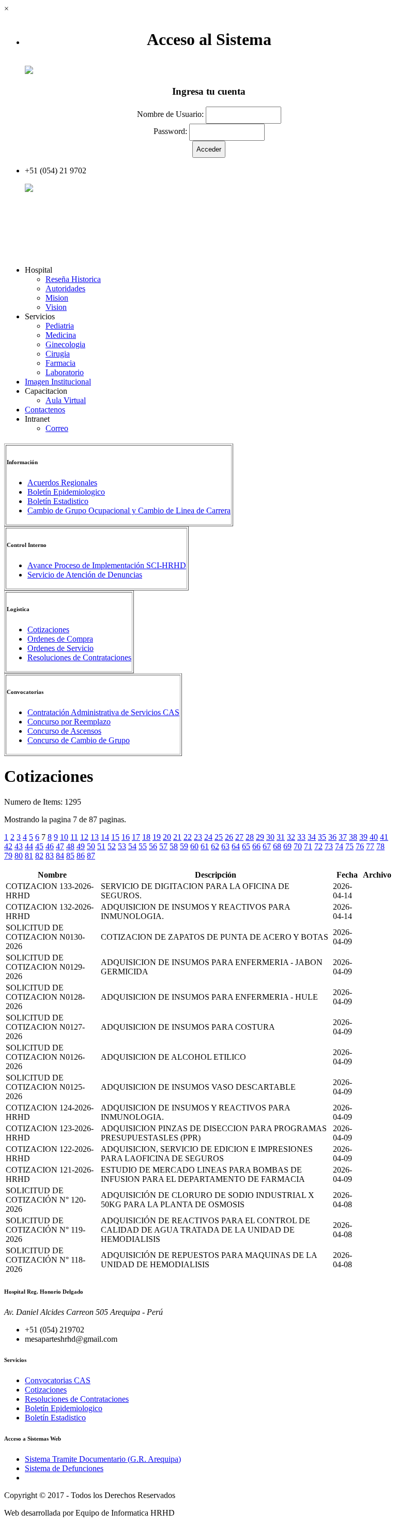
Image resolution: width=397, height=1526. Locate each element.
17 (136, 837)
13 (94, 837)
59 (184, 846)
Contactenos (45, 409)
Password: (170, 131)
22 (188, 837)
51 (101, 846)
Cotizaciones (48, 629)
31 (281, 837)
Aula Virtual (65, 400)
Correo (56, 428)
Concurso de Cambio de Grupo (78, 740)
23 (198, 837)
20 (167, 837)
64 (236, 846)
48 (70, 846)
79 (8, 855)
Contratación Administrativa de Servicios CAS (103, 712)
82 (39, 855)
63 (225, 846)
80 (18, 855)
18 (146, 837)
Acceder (46, 189)
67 (267, 846)
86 (81, 855)
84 (60, 855)
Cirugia (57, 353)
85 (70, 855)
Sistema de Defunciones (64, 1468)
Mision (56, 297)
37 (343, 837)
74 (339, 846)
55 (143, 846)
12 (84, 837)
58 (174, 846)
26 (229, 837)
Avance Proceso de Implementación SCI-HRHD (106, 565)
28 (250, 837)
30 (270, 837)
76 (360, 846)
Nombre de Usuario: (170, 114)
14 (105, 837)
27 (239, 837)
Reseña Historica (73, 279)
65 (246, 846)
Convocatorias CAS (57, 1380)
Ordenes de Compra (60, 638)
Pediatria (59, 325)
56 (153, 846)
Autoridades (65, 288)
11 (74, 837)
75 (349, 846)
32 (291, 837)
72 (318, 846)
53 (122, 846)
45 (39, 846)
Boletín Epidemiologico (66, 491)
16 (125, 837)
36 (332, 837)
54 (132, 846)
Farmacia (60, 363)
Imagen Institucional (58, 381)
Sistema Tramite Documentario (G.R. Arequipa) (103, 1459)
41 (384, 837)
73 (329, 846)
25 (219, 837)
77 (370, 846)
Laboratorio (64, 372)
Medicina (60, 335)
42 (8, 846)
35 (322, 837)
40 (374, 837)
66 (256, 846)
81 (29, 855)
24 (208, 837)
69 (287, 846)
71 (308, 846)
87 (91, 855)
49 (81, 846)
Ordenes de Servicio (60, 648)
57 (163, 846)
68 (277, 846)
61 (205, 846)
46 (49, 846)
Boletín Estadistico (57, 501)
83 (49, 855)
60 (194, 846)
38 (353, 837)
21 (177, 837)
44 (29, 846)
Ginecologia (65, 344)
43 (18, 846)
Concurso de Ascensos (64, 731)
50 (91, 846)
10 (64, 837)
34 (312, 837)
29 (260, 837)
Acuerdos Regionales (62, 482)
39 (363, 837)
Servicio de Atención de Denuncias (84, 574)
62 (215, 846)
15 (115, 837)
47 (60, 846)
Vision (56, 307)
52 (112, 846)
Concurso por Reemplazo (69, 721)
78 (380, 846)
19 (156, 837)
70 (298, 846)
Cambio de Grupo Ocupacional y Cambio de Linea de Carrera (129, 510)
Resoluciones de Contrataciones (79, 657)
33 (301, 837)
